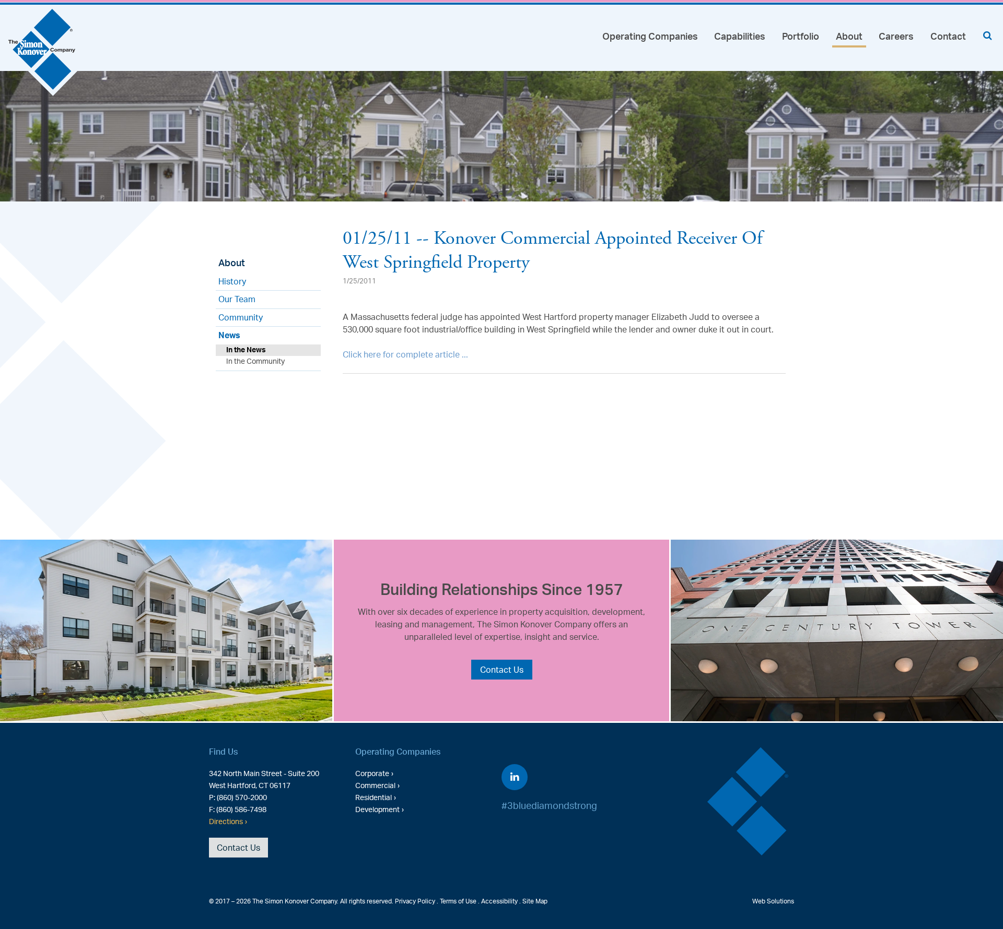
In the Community (255, 360)
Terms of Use (458, 901)
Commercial (375, 785)
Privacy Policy (415, 901)
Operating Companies (650, 36)
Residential (373, 797)
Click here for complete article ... (405, 354)
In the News (246, 349)
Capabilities (739, 36)
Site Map (534, 901)
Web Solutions (773, 901)
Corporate (372, 773)
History (232, 281)
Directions (226, 821)
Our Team (236, 299)
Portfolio (800, 36)
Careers (896, 36)
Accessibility (499, 901)
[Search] (987, 35)
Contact (948, 36)
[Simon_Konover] (43, 53)
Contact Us (501, 669)
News (229, 335)
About (849, 36)
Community (240, 317)
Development (377, 809)
